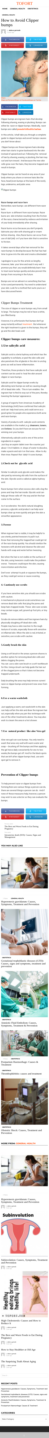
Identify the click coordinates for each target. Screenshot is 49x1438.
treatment (27, 324)
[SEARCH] (47, 8)
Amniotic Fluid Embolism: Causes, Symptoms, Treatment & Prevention (19, 1024)
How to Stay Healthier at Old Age (18, 1349)
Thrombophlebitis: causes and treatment (21, 1073)
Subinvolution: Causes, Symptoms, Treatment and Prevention (24, 1261)
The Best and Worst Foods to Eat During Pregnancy (21, 1336)
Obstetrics (33, 9)
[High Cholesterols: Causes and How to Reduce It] (24, 1294)
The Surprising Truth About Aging (18, 1361)
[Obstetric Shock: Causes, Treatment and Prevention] (24, 1102)
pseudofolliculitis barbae (29, 129)
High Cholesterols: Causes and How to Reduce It (21, 1322)
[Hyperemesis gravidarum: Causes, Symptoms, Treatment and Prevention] (24, 873)
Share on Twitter (35, 100)
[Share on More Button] (24, 1435)
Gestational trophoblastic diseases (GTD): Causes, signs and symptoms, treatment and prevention (23, 963)
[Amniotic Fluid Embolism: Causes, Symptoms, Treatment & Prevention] (24, 994)
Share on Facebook (22, 100)
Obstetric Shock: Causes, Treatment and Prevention (21, 1131)
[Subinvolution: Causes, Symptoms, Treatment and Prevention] (24, 1234)
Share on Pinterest (8, 100)
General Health (17, 9)
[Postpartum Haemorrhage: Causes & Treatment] (24, 1043)
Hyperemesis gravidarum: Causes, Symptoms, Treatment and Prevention (20, 903)
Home (4, 9)
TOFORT (24, 3)
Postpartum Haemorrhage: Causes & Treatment (19, 1063)
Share (3, 98)
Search (45, 1375)
